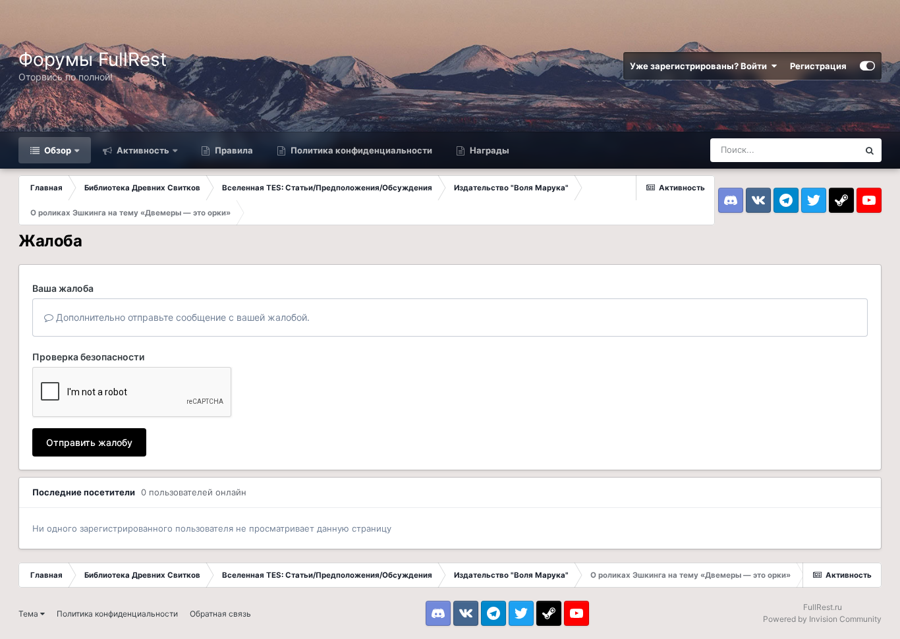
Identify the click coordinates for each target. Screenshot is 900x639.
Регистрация (818, 66)
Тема (29, 614)
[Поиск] (870, 150)
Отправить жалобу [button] (89, 442)
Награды (488, 150)
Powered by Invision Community (822, 619)
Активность (142, 150)
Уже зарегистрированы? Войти (700, 66)
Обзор (56, 150)
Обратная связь (220, 614)
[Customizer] (867, 66)
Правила (233, 150)
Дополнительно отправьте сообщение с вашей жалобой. (181, 317)
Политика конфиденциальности (360, 150)
